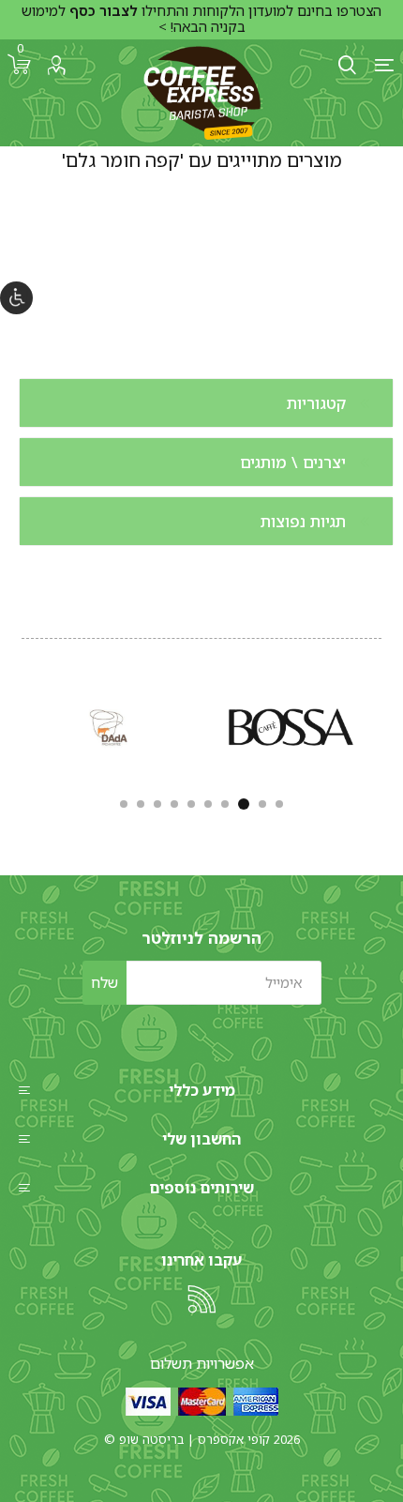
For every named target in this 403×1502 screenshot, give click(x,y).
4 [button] (225, 804)
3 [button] (243, 804)
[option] (291, 727)
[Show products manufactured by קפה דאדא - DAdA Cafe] (110, 727)
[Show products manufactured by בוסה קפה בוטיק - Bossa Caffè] (291, 727)
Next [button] (18, 723)
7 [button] (174, 804)
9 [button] (140, 804)
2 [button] (262, 804)
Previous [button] (384, 723)
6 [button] (191, 804)
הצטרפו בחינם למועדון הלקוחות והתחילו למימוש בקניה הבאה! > (201, 19)
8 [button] (157, 804)
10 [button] (123, 804)
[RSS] (201, 1299)
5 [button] (208, 804)
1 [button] (279, 804)
